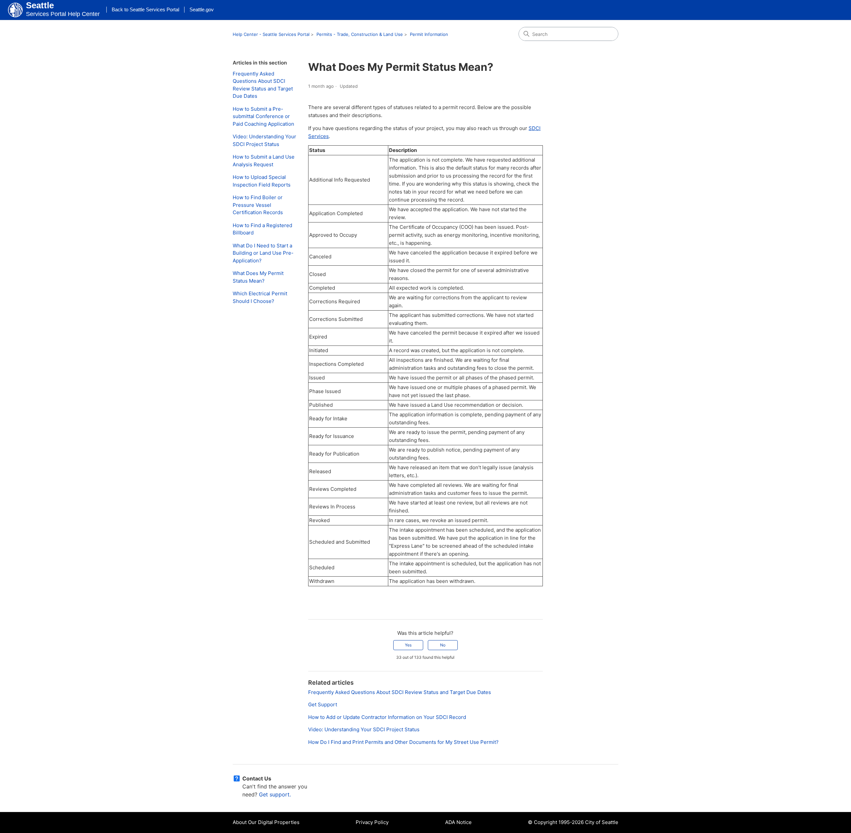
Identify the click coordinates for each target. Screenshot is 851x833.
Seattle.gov (201, 9)
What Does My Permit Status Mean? (258, 277)
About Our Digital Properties (266, 822)
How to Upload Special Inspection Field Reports (262, 181)
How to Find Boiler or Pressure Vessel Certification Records (258, 204)
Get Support (322, 704)
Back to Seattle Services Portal (145, 9)
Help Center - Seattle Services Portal (271, 34)
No (442, 644)
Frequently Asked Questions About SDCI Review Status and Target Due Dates (263, 84)
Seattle (40, 5)
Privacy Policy (372, 822)
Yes (408, 644)
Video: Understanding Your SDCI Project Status (264, 140)
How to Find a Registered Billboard (262, 229)
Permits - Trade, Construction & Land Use (359, 34)
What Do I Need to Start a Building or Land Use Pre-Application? (263, 253)
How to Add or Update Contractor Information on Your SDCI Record (387, 717)
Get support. (275, 794)
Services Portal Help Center (63, 14)
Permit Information (429, 34)
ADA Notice (458, 822)
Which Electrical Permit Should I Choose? (260, 297)
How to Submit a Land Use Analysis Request (264, 161)
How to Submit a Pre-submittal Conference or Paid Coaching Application (263, 116)
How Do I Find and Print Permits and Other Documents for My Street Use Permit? (403, 742)
